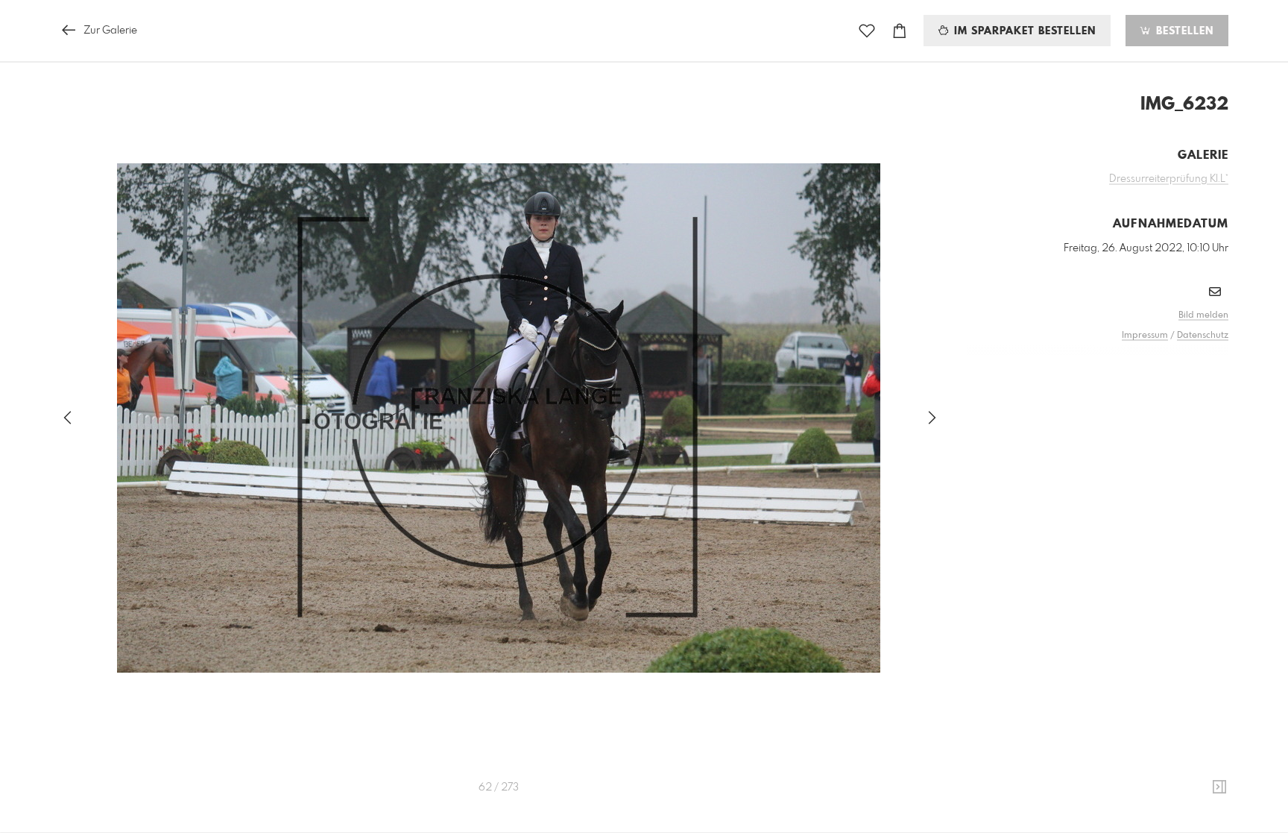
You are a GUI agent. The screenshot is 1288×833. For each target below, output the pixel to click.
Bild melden (1203, 315)
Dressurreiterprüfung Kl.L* (1168, 179)
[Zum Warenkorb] (900, 31)
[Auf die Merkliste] (867, 31)
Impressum (1145, 335)
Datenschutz (1202, 335)
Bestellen (1182, 31)
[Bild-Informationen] (1219, 787)
